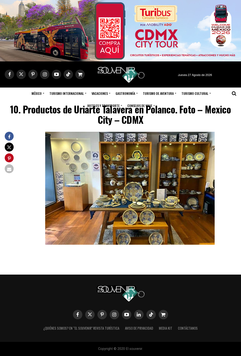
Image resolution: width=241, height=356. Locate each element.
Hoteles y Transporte (103, 105)
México (37, 93)
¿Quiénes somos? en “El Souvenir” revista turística (81, 328)
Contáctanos (188, 328)
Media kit (165, 328)
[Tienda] (163, 314)
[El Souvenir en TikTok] (151, 314)
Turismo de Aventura (158, 93)
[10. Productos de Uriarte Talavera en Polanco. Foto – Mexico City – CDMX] (130, 243)
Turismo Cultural (194, 93)
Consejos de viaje (139, 105)
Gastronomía (125, 93)
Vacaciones (100, 93)
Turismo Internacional (66, 93)
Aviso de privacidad (139, 328)
